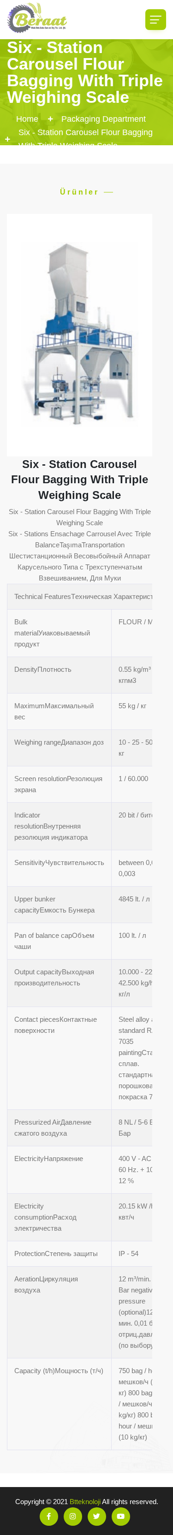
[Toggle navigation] (155, 19)
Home (27, 119)
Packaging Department (103, 119)
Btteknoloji (85, 1501)
